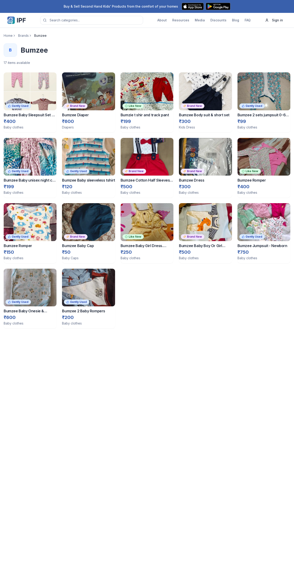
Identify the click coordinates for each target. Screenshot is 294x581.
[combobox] (91, 20)
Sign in (277, 20)
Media (200, 20)
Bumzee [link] (40, 35)
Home (8, 35)
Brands (23, 35)
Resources (180, 20)
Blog (235, 20)
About (162, 20)
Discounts (218, 20)
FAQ (248, 20)
